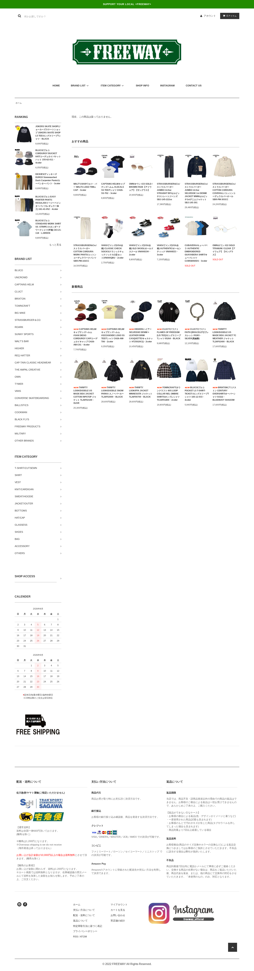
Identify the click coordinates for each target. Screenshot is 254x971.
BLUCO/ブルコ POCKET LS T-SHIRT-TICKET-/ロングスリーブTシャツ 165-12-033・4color (197, 393)
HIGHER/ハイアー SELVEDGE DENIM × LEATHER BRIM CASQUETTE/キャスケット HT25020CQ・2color (141, 335)
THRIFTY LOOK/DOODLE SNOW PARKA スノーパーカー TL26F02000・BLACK (112, 392)
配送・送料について (84, 915)
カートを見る (118, 909)
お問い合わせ (118, 915)
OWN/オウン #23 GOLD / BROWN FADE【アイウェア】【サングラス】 (140, 187)
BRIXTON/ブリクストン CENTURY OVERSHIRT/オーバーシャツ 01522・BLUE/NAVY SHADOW (224, 393)
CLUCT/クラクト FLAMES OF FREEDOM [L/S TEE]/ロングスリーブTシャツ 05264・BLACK (169, 334)
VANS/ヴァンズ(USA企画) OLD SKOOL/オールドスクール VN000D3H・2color (141, 250)
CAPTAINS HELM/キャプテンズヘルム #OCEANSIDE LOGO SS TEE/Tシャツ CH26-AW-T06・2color (113, 335)
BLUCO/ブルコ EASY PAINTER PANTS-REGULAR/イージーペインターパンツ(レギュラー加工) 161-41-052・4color (48, 202)
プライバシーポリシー (85, 931)
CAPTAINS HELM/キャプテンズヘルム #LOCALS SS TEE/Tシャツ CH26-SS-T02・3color (113, 188)
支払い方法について (84, 909)
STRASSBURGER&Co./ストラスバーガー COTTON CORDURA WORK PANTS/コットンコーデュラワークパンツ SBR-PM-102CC (84, 253)
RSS (75, 936)
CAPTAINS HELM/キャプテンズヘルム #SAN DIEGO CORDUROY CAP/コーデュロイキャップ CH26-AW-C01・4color (85, 337)
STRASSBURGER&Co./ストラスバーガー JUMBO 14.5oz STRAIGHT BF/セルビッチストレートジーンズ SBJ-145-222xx (168, 192)
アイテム (232, 15)
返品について (80, 920)
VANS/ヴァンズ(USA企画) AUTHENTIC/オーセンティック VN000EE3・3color (169, 250)
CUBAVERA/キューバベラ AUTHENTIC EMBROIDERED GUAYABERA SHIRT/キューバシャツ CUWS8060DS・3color (196, 253)
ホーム (19, 103)
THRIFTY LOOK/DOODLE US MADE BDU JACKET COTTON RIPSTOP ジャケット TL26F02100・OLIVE (84, 395)
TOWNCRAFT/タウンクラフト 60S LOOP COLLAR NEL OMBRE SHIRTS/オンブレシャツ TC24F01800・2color (168, 393)
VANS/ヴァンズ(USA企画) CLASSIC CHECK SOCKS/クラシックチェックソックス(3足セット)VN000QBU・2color (112, 251)
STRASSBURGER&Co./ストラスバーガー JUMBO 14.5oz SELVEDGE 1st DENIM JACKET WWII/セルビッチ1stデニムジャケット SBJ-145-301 (196, 193)
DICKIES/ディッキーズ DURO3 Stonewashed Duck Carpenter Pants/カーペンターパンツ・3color (47, 179)
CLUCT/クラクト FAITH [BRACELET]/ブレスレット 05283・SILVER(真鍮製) (197, 334)
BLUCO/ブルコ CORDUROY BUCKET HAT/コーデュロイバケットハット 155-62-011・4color (48, 156)
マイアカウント (119, 904)
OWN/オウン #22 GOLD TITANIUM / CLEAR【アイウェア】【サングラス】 (224, 250)
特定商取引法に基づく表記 (87, 926)
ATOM (83, 936)
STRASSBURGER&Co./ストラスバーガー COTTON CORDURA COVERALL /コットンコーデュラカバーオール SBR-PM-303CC (224, 192)
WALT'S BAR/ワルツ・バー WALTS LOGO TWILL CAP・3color (85, 187)
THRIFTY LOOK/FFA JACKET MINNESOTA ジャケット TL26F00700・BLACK (140, 392)
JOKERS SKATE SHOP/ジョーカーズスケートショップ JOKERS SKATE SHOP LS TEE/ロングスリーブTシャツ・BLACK (48, 132)
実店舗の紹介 (118, 920)
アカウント (210, 15)
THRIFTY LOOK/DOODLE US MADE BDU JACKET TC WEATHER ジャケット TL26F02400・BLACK (224, 335)
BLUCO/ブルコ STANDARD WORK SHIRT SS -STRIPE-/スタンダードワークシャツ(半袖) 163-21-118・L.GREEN (48, 226)
